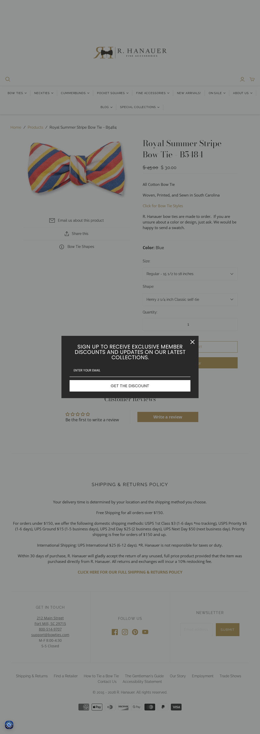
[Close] (192, 342)
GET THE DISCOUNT (130, 386)
